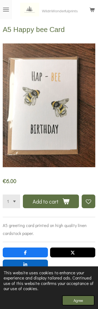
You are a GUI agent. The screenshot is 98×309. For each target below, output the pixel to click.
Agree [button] (78, 300)
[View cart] (92, 9)
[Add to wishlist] (88, 201)
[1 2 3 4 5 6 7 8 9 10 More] (11, 201)
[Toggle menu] (6, 9)
